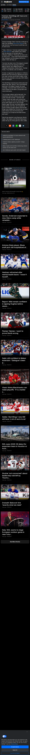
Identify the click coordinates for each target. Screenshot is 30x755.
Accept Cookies (15, 746)
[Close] (27, 731)
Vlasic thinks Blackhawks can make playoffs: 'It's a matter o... (14, 389)
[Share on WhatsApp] (17, 126)
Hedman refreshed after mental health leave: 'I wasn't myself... (14, 274)
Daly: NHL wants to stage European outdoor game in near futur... (13, 532)
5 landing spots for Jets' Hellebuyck (11, 139)
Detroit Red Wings (18, 43)
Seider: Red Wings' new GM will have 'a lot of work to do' (14, 418)
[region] (15, 742)
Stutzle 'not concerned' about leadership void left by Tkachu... (14, 475)
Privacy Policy (14, 743)
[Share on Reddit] (10, 126)
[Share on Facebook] (13, 126)
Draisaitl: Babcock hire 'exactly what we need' (12, 504)
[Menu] (1, 2)
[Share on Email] (20, 126)
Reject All (15, 750)
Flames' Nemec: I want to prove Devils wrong (12, 332)
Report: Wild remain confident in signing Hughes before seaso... (14, 304)
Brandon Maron (5, 19)
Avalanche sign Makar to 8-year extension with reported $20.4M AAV (14, 136)
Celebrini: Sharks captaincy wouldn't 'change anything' (14, 142)
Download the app (23, 1)
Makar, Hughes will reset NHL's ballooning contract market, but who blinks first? (15, 146)
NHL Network (7, 51)
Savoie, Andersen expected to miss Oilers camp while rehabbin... (14, 218)
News (14, 5)
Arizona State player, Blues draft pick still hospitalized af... (14, 246)
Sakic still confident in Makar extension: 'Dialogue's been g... (14, 360)
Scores (9, 5)
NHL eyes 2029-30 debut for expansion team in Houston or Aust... (14, 446)
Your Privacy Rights (15, 753)
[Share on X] (6, 126)
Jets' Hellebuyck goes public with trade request (14, 150)
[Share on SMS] (23, 126)
